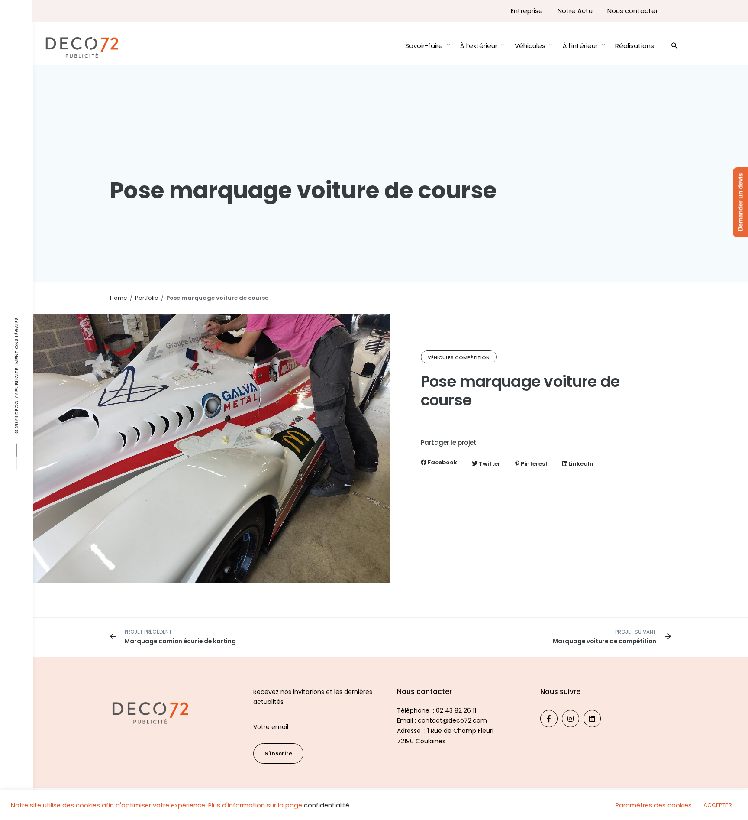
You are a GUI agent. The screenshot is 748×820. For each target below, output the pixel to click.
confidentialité (326, 805)
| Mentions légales (16, 342)
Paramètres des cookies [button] (654, 805)
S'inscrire (278, 753)
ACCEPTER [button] (717, 805)
